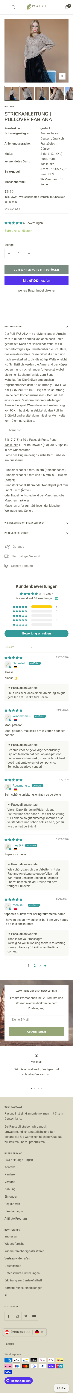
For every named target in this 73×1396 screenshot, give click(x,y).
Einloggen (11, 1196)
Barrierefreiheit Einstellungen (23, 1288)
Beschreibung (13, 326)
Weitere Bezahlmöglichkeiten (37, 290)
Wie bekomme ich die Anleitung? (24, 523)
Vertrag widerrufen (17, 1258)
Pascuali (9, 106)
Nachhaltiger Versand (26, 556)
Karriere (9, 1174)
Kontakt (9, 1167)
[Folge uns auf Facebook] (8, 1316)
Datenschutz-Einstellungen (22, 1273)
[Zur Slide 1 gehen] (31, 1088)
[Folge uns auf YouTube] (34, 1316)
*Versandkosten (29, 197)
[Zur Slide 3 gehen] (38, 1088)
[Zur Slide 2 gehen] (34, 1088)
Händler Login (13, 1211)
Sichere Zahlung (22, 566)
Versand (9, 1182)
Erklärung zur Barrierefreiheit (23, 1280)
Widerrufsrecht (14, 1243)
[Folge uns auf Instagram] (17, 1316)
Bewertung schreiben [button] (36, 633)
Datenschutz (12, 1266)
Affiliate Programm (16, 1218)
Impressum (11, 1236)
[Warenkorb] (67, 7)
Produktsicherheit (16, 533)
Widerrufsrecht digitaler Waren (24, 1251)
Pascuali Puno (38, 439)
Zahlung (10, 1189)
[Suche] (13, 7)
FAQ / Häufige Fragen (18, 1160)
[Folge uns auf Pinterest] (25, 1316)
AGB (7, 1295)
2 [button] (35, 965)
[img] (13, 657)
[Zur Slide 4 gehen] (41, 1088)
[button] (13, 223)
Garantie (18, 546)
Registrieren (12, 1204)
